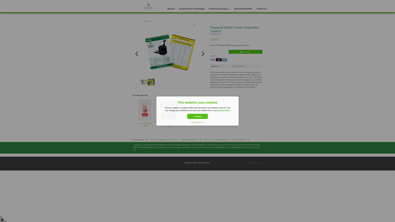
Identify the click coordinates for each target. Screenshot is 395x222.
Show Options (197, 122)
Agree (198, 116)
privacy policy (223, 110)
